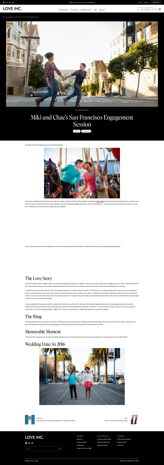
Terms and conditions (124, 439)
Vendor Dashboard (103, 442)
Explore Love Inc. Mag (84, 448)
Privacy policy (121, 442)
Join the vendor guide (104, 439)
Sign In (140, 2)
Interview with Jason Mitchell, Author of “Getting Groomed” (55, 420)
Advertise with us (102, 445)
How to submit (81, 442)
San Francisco (86, 131)
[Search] (59, 448)
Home (3, 17)
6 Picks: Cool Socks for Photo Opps (116, 420)
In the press (80, 445)
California (76, 131)
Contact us (120, 445)
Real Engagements (10, 17)
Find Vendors (145, 9)
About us (80, 439)
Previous (39, 418)
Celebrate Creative (133, 461)
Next (126, 418)
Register (146, 2)
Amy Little (100, 201)
